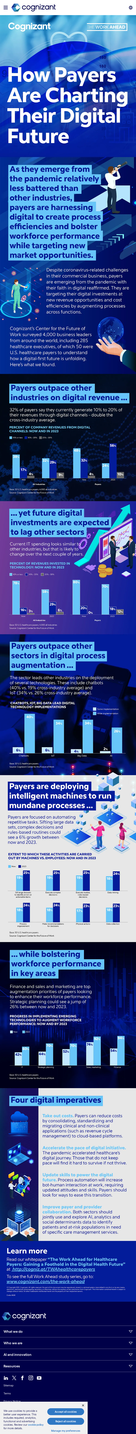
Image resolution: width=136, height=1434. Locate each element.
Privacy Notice (12, 1401)
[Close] (83, 1405)
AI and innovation (18, 1355)
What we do (13, 1331)
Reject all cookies (65, 1421)
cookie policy (36, 1424)
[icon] (6, 7)
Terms (7, 1393)
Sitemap (8, 1385)
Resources (12, 1366)
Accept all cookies (66, 1411)
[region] (44, 1418)
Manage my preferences (65, 1430)
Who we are (13, 1343)
